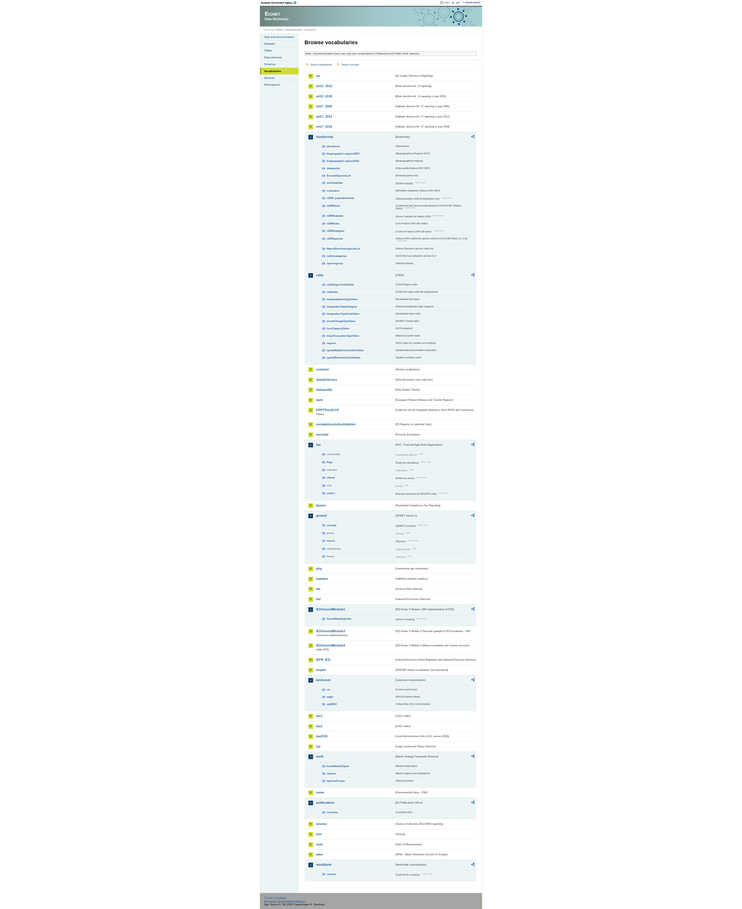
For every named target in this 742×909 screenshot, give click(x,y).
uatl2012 (332, 704)
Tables (268, 50)
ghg (319, 568)
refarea (331, 477)
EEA (280, 3)
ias (318, 588)
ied (318, 599)
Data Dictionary (293, 30)
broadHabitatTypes (338, 766)
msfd (319, 756)
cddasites (332, 292)
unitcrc (331, 493)
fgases (321, 505)
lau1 (319, 716)
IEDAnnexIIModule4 (330, 645)
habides (322, 578)
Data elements (273, 57)
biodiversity (324, 136)
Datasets (269, 43)
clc (328, 689)
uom (319, 844)
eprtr (319, 400)
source (331, 540)
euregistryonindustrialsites (336, 424)
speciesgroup (335, 263)
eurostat (322, 434)
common (322, 369)
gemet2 (321, 515)
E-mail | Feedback (275, 897)
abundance (333, 146)
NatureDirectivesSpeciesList (343, 248)
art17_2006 (324, 106)
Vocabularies (272, 71)
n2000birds (333, 205)
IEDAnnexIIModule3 (330, 631)
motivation (333, 190)
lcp (318, 746)
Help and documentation (279, 36)
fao (318, 444)
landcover (323, 680)
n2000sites (333, 223)
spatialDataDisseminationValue (345, 350)
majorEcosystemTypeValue (343, 335)
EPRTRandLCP (327, 410)
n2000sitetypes (335, 230)
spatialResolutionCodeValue (343, 357)
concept (331, 525)
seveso (321, 824)
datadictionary (326, 379)
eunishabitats (335, 182)
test (319, 834)
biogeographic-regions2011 (343, 161)
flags (330, 462)
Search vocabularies (321, 65)
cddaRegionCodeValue (340, 284)
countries (332, 812)
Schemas (270, 64)
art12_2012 (324, 86)
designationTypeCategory (342, 306)
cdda (319, 275)
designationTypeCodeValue (343, 313)
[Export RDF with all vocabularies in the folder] (472, 137)
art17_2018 (324, 126)
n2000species (335, 238)
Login (447, 2)
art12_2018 (324, 96)
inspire (321, 670)
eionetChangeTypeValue (341, 321)
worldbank (324, 864)
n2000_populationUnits (340, 198)
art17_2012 (324, 116)
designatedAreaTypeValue (342, 299)
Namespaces (272, 84)
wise (319, 854)
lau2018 (322, 736)
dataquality (333, 168)
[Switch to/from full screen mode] (458, 3)
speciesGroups (336, 780)
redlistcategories (337, 256)
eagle (330, 696)
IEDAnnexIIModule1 (330, 609)
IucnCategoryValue (338, 328)
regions (331, 343)
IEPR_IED (323, 659)
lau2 (319, 726)
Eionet (279, 30)
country (331, 874)
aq (318, 75)
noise (320, 792)
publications (325, 802)
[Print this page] (453, 3)
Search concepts (350, 65)
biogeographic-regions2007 (343, 153)
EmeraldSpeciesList (339, 175)
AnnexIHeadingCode (339, 618)
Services (269, 77)
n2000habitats (335, 215)
